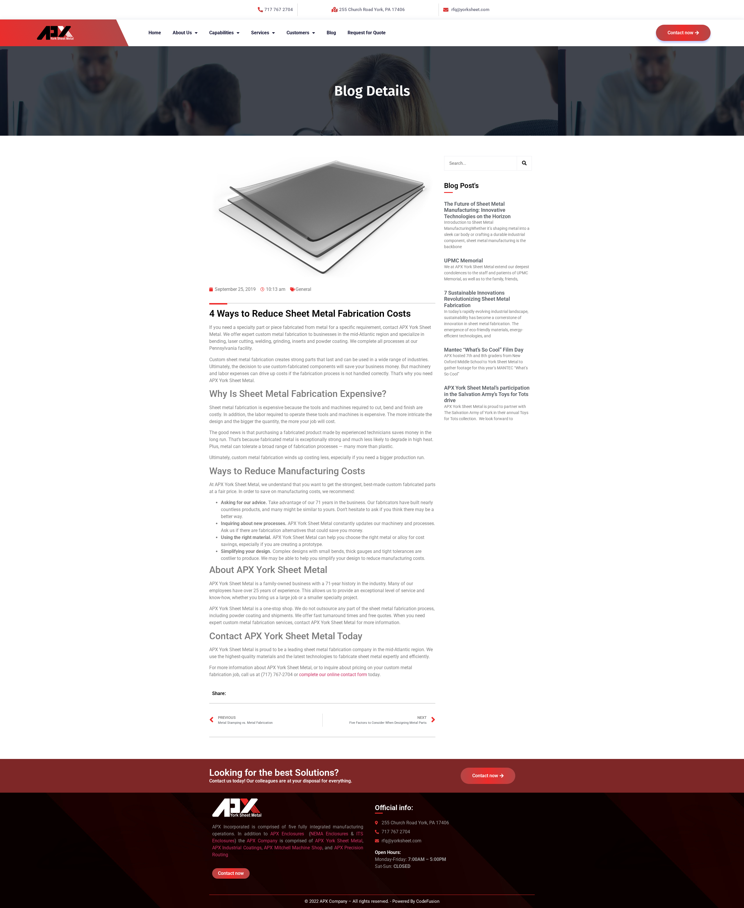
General (303, 289)
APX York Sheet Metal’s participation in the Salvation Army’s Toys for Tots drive (487, 394)
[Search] (524, 163)
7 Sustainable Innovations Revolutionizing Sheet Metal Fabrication (477, 299)
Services (260, 32)
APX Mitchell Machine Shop (293, 847)
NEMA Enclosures (329, 834)
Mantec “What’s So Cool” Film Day (483, 350)
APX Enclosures (288, 834)
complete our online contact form (333, 674)
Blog (331, 32)
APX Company (262, 840)
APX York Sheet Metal (338, 840)
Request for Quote (367, 32)
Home (155, 32)
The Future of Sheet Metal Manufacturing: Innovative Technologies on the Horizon (477, 210)
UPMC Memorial (463, 260)
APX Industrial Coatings (237, 847)
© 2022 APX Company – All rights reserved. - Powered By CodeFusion (372, 901)
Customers (298, 32)
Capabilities (221, 32)
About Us (182, 32)
